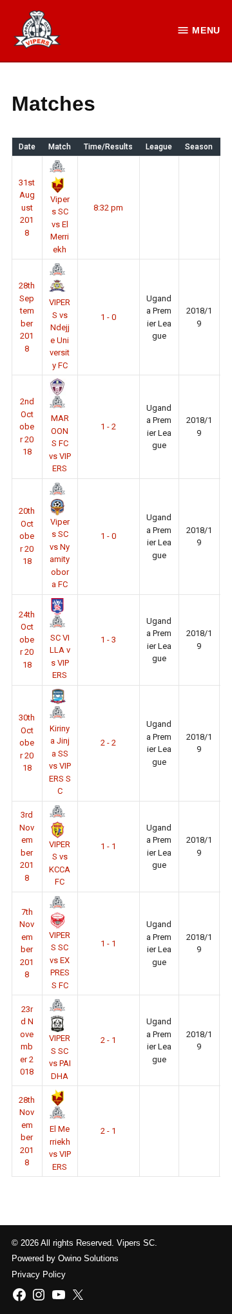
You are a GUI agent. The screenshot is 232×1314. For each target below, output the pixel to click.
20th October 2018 (27, 536)
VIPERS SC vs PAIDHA (60, 1057)
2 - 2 (108, 742)
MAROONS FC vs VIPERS (60, 443)
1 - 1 (108, 846)
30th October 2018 (27, 743)
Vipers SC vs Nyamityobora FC (60, 553)
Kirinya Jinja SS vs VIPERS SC (60, 760)
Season (199, 146)
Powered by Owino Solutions (65, 1258)
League (159, 146)
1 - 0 (108, 317)
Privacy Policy (39, 1274)
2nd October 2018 (26, 426)
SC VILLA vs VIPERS (60, 656)
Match (59, 146)
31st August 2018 (27, 208)
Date (27, 146)
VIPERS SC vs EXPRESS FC (59, 960)
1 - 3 (108, 639)
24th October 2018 (27, 640)
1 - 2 (108, 426)
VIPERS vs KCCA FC (59, 863)
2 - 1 (108, 1040)
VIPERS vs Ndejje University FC (59, 333)
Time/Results (108, 146)
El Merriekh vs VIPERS (60, 1148)
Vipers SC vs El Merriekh (60, 224)
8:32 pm (108, 207)
